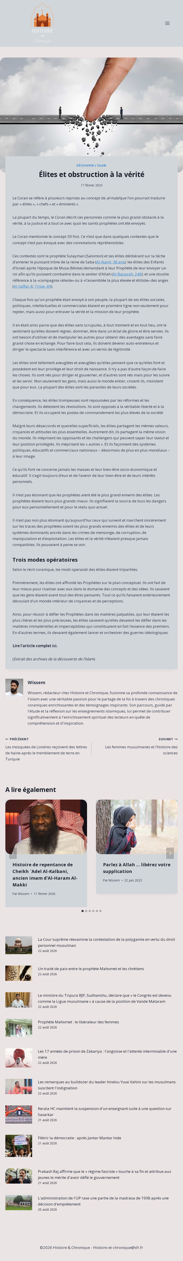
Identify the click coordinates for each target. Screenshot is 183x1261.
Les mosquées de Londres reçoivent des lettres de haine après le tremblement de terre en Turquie (46, 749)
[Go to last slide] (13, 853)
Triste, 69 (43, 286)
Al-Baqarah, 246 (127, 274)
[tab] (82, 911)
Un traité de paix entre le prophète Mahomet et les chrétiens (91, 968)
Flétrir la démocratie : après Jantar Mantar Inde (79, 1137)
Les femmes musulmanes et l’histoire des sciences (141, 746)
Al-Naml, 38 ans (110, 262)
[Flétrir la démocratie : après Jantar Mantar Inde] (18, 1146)
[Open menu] (167, 23)
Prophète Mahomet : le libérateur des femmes (78, 1021)
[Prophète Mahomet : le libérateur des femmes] (18, 1028)
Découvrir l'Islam (91, 165)
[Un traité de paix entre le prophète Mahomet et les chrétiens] (18, 973)
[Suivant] (170, 853)
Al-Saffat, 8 (23, 286)
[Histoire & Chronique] (42, 23)
